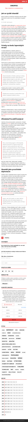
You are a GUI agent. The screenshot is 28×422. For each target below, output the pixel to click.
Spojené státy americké (8, 363)
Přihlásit (4, 283)
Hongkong (11, 335)
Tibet (12, 369)
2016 (3, 409)
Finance (4, 335)
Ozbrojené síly (5, 355)
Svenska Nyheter (11, 100)
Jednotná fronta (6, 346)
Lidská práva (5, 352)
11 (6, 384)
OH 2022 (23, 352)
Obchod (18, 352)
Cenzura (22, 330)
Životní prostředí (6, 374)
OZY (23, 89)
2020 (3, 398)
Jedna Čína (11, 341)
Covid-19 (4, 332)
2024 (3, 387)
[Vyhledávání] (14, 263)
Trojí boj (7, 237)
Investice (4, 341)
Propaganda (15, 355)
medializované (7, 114)
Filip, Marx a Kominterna (7, 256)
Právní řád (13, 358)
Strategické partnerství (8, 366)
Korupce (4, 349)
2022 (3, 393)
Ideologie (4, 338)
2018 (3, 403)
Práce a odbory (5, 358)
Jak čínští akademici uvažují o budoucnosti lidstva (13, 251)
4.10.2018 (4, 22)
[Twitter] (2, 271)
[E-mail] (12, 271)
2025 (3, 384)
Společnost (19, 363)
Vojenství (4, 372)
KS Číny (9, 349)
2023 (3, 390)
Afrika (3, 330)
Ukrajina (22, 369)
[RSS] (9, 271)
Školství (19, 372)
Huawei (17, 335)
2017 (3, 406)
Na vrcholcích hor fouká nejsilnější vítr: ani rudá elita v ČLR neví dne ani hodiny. (13, 246)
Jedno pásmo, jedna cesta (8, 344)
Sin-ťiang (9, 361)
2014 (3, 414)
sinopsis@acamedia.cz (20, 420)
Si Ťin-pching (17, 361)
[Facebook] (6, 271)
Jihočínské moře (16, 346)
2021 (3, 395)
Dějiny (9, 333)
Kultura (15, 349)
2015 (3, 412)
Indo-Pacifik (11, 338)
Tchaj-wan (20, 366)
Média (12, 352)
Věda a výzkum (12, 372)
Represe (20, 358)
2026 (3, 382)
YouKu (9, 123)
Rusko (3, 361)
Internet (18, 338)
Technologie (5, 369)
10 (8, 384)
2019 (3, 401)
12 (5, 384)
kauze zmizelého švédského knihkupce (13, 183)
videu (9, 59)
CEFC (16, 330)
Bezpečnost (9, 330)
